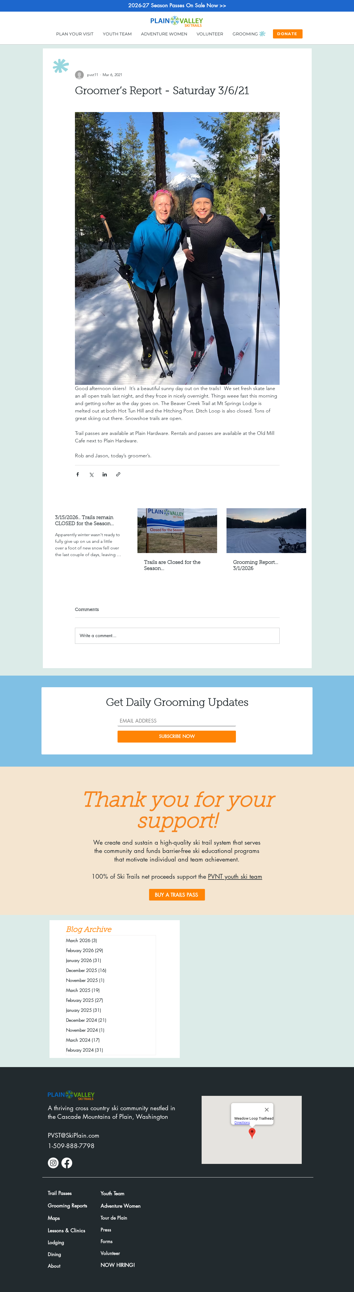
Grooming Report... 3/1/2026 (255, 565)
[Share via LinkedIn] (104, 474)
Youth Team (112, 1193)
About (54, 1266)
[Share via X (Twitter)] (91, 474)
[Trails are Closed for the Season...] (177, 530)
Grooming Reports (67, 1205)
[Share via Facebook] (77, 474)
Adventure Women (121, 1205)
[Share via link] (118, 474)
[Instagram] (53, 1163)
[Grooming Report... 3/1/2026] (266, 530)
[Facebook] (66, 1163)
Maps (54, 1218)
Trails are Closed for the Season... (172, 565)
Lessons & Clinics (66, 1230)
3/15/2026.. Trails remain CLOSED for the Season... (84, 520)
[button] (74, 33)
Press (106, 1230)
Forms (107, 1241)
